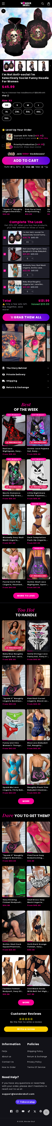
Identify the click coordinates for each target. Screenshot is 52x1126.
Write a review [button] (26, 1029)
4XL (38, 111)
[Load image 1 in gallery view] (8, 66)
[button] (43, 4)
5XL (7, 118)
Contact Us (8, 1062)
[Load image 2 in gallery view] (20, 66)
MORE (26, 801)
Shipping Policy (35, 1051)
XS (6, 105)
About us (6, 1056)
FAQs (4, 1051)
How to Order (9, 1067)
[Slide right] (50, 66)
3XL (28, 111)
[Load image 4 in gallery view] (43, 66)
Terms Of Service (36, 1067)
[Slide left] (1, 66)
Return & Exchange (37, 1056)
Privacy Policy (34, 1062)
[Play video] (13, 343)
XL (6, 111)
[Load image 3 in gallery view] (32, 66)
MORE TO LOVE (26, 595)
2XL (17, 111)
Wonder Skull (29, 1121)
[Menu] (3, 4)
